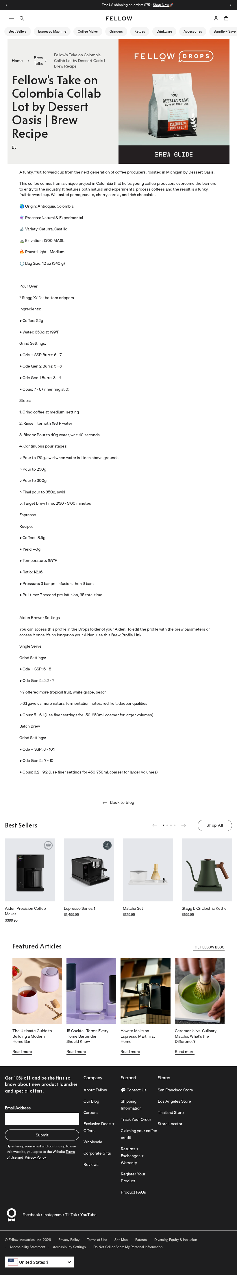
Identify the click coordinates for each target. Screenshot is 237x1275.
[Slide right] (230, 4)
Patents (141, 1239)
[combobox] (39, 1262)
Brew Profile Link (126, 635)
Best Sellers (18, 31)
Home (17, 61)
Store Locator (170, 1124)
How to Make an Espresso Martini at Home (138, 1036)
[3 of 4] (171, 825)
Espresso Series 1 (79, 908)
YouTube (88, 1214)
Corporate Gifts (97, 1153)
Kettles (139, 31)
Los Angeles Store (174, 1101)
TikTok (71, 1214)
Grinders (116, 31)
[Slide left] (6, 4)
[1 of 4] (163, 825)
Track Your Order (136, 1119)
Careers (91, 1112)
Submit (42, 1135)
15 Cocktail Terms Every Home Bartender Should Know (87, 1036)
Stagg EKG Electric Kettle (204, 908)
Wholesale (93, 1142)
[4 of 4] (174, 825)
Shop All (215, 825)
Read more (22, 1051)
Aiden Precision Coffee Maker (25, 911)
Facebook (31, 1214)
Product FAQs (133, 1192)
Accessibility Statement (27, 1247)
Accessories (193, 31)
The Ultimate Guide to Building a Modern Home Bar (32, 1036)
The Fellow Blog (209, 948)
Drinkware (164, 31)
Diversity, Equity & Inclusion (175, 1239)
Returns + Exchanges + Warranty (132, 1156)
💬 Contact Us (134, 1090)
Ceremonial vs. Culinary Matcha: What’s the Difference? (195, 1036)
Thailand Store (171, 1112)
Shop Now (142, 5)
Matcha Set (133, 908)
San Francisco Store (175, 1090)
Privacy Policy (68, 1239)
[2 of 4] (167, 825)
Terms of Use (97, 1239)
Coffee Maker (88, 31)
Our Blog (91, 1101)
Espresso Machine (52, 31)
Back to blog (122, 802)
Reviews (91, 1164)
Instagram (52, 1214)
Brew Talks (38, 60)
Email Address (18, 1108)
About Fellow (95, 1090)
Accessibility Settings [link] (69, 1247)
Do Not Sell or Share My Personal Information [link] (128, 1247)
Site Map (121, 1239)
